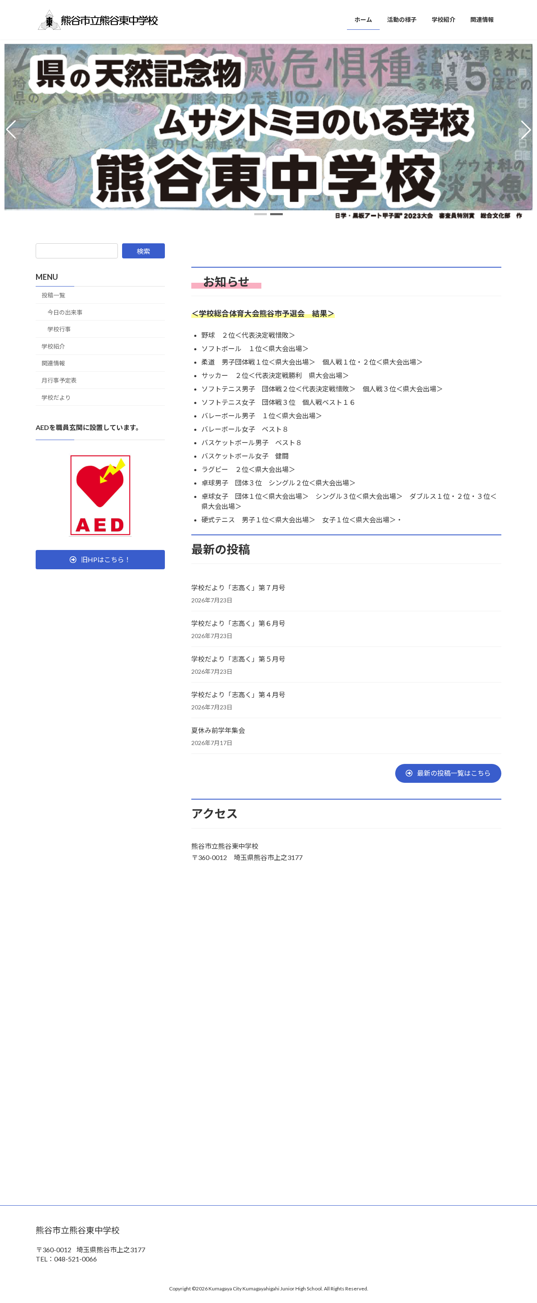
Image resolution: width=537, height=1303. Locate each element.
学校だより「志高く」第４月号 (238, 694)
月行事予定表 (59, 380)
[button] (260, 214)
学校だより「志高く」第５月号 (238, 659)
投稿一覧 (53, 295)
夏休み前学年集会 (218, 730)
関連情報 (53, 363)
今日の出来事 (65, 312)
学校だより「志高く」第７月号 (238, 588)
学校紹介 (53, 346)
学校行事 (59, 329)
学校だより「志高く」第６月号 (238, 623)
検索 (143, 251)
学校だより (56, 397)
